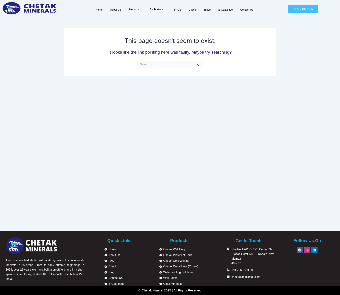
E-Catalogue (225, 9)
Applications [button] (157, 9)
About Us (115, 9)
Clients (193, 9)
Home (99, 9)
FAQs (177, 9)
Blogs (207, 9)
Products (134, 9)
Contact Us (246, 9)
